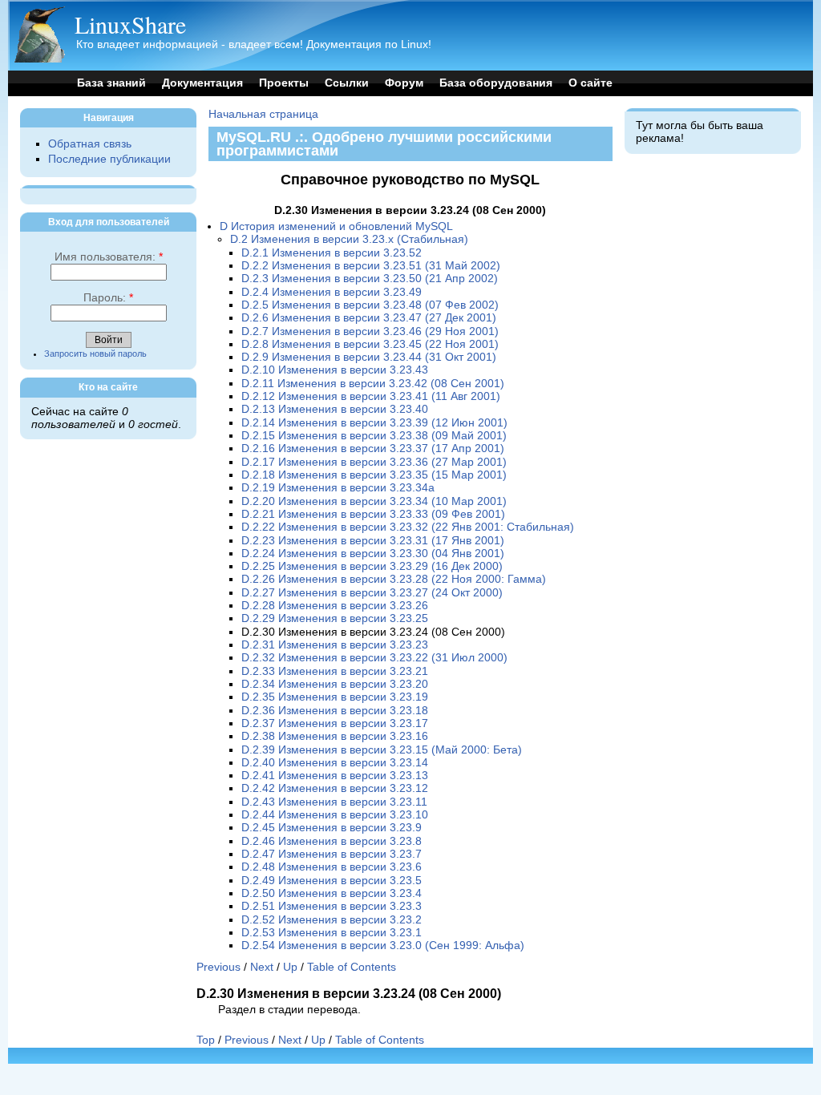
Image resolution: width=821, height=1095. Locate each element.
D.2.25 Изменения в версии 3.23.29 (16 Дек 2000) (372, 566)
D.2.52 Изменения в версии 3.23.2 (331, 920)
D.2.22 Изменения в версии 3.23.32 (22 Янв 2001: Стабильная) (407, 527)
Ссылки (347, 83)
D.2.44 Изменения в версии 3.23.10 (334, 815)
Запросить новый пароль (95, 353)
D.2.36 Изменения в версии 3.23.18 (334, 711)
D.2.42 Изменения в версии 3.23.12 (334, 788)
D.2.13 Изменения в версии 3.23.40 (334, 409)
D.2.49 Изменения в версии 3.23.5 (331, 881)
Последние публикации (109, 159)
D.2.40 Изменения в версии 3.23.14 (334, 763)
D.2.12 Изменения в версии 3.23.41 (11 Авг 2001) (370, 396)
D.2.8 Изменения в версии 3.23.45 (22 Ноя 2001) (370, 344)
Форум (404, 83)
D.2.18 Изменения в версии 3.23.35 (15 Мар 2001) (374, 475)
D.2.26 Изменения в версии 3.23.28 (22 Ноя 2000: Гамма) (393, 579)
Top (205, 1040)
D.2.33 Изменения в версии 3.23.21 (334, 671)
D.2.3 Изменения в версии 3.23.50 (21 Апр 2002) (369, 279)
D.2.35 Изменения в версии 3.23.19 (334, 697)
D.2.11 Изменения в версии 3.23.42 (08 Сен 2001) (372, 384)
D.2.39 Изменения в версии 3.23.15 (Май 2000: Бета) (381, 750)
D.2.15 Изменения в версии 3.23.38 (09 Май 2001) (374, 436)
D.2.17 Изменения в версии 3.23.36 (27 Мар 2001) (374, 462)
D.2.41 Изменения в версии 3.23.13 (334, 776)
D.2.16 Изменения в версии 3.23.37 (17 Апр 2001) (372, 448)
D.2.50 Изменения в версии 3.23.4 (331, 893)
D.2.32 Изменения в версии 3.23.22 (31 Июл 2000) (374, 658)
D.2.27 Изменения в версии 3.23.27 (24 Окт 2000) (372, 593)
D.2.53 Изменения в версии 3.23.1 (331, 933)
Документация (202, 83)
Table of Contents (351, 967)
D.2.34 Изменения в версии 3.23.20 (334, 684)
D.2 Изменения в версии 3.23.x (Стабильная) (349, 239)
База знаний (111, 83)
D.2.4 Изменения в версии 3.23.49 (331, 292)
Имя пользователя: (109, 257)
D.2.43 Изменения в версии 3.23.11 (334, 802)
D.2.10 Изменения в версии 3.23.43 (334, 370)
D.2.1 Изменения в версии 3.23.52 (331, 253)
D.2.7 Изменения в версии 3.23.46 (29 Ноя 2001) (370, 331)
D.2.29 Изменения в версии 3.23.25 (334, 618)
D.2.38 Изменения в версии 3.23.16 (334, 736)
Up (290, 967)
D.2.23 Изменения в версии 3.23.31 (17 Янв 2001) (372, 541)
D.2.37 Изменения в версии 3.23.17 (334, 723)
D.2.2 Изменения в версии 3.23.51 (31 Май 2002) (370, 266)
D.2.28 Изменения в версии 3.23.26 (334, 606)
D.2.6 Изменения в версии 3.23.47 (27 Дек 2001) (368, 318)
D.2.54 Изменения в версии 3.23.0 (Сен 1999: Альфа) (382, 945)
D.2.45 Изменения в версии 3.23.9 (331, 828)
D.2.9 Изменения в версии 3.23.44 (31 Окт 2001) (368, 357)
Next (261, 967)
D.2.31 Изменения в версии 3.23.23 (334, 645)
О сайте (590, 83)
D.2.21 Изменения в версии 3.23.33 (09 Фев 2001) (373, 514)
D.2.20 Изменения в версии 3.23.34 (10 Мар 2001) (374, 501)
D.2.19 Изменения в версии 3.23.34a (338, 488)
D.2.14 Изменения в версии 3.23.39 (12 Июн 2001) (374, 423)
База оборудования (495, 83)
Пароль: (108, 298)
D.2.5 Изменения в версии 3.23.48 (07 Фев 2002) (370, 305)
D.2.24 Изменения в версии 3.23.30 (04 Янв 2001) (372, 554)
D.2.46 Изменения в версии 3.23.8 (331, 841)
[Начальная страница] (39, 59)
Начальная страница (263, 114)
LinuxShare (130, 24)
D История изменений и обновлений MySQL (336, 226)
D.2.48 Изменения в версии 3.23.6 (331, 867)
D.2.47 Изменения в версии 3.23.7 (331, 854)
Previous (218, 967)
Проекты (284, 83)
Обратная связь (89, 144)
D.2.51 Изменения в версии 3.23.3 (331, 906)
